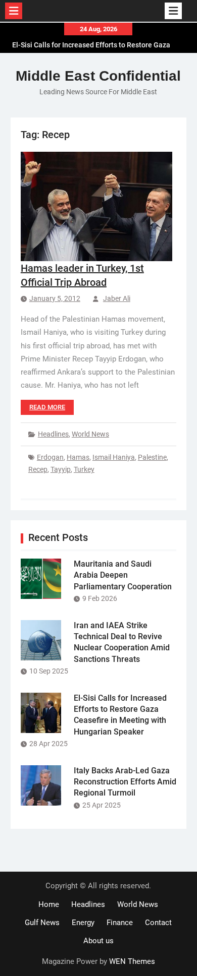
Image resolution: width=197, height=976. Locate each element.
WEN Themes (132, 961)
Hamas (78, 457)
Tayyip (61, 469)
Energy (83, 922)
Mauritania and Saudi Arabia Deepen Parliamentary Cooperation (123, 575)
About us (98, 940)
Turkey (84, 469)
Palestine (152, 457)
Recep (37, 469)
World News (90, 434)
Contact (158, 922)
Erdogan (50, 457)
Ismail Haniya (113, 457)
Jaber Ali (116, 298)
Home (48, 904)
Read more (47, 407)
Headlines (53, 434)
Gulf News (42, 922)
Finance (120, 922)
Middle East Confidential (98, 76)
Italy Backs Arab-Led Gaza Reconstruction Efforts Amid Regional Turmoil (125, 782)
